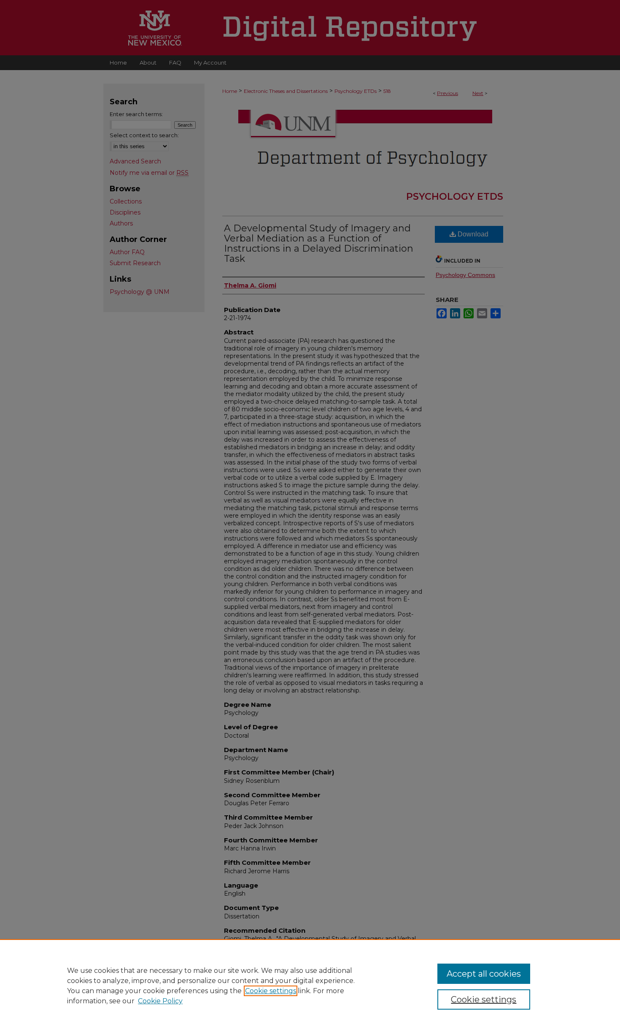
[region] (310, 985)
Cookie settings (270, 991)
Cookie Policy (160, 1001)
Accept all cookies (484, 974)
